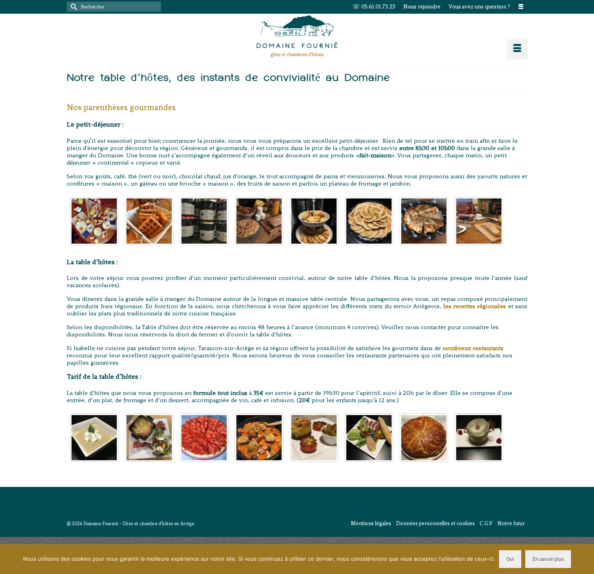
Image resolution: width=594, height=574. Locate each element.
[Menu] (517, 49)
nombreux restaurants (472, 348)
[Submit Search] (73, 7)
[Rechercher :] (114, 7)
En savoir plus (548, 559)
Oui (510, 559)
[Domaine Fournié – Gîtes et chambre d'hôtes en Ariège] (297, 36)
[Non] (584, 559)
